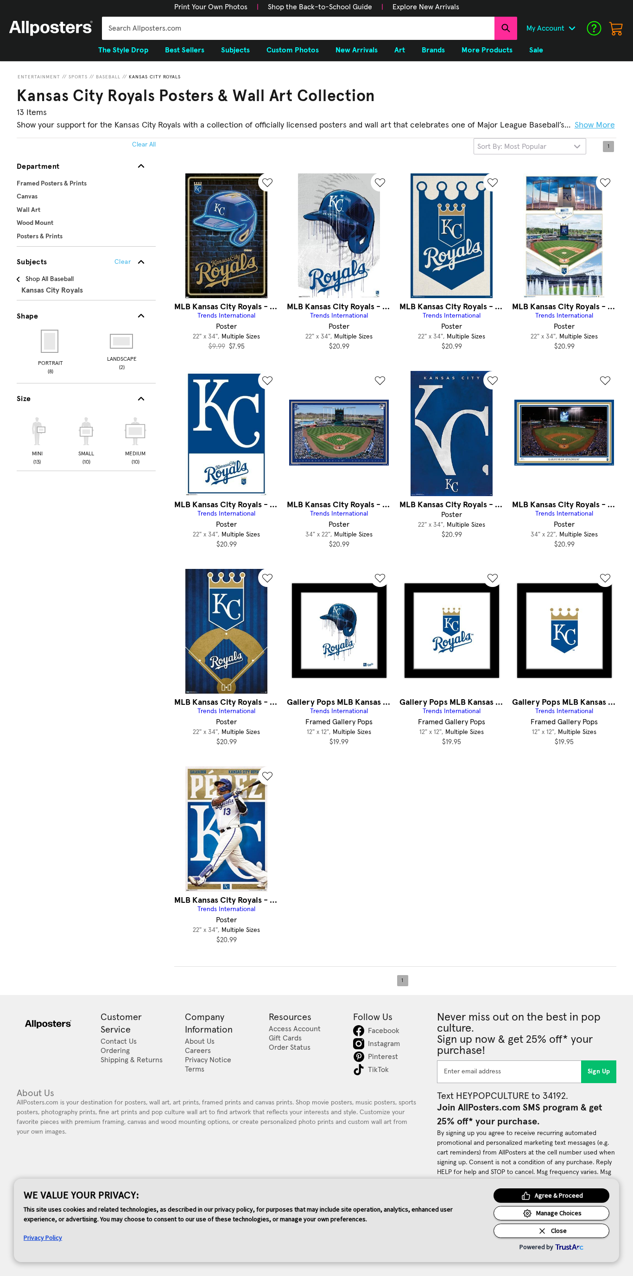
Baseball (108, 77)
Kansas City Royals (155, 77)
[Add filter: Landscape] (122, 341)
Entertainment (39, 77)
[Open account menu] (571, 28)
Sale (536, 50)
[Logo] (51, 28)
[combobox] (298, 28)
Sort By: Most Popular (511, 146)
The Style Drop (123, 50)
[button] (210, 7)
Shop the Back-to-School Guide (320, 7)
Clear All (144, 144)
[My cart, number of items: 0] (616, 28)
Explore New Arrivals (425, 7)
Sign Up (599, 1071)
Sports (78, 77)
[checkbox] (37, 439)
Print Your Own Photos (210, 7)
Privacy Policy (43, 1237)
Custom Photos (292, 50)
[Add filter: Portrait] (50, 341)
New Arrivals (356, 50)
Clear (122, 262)
